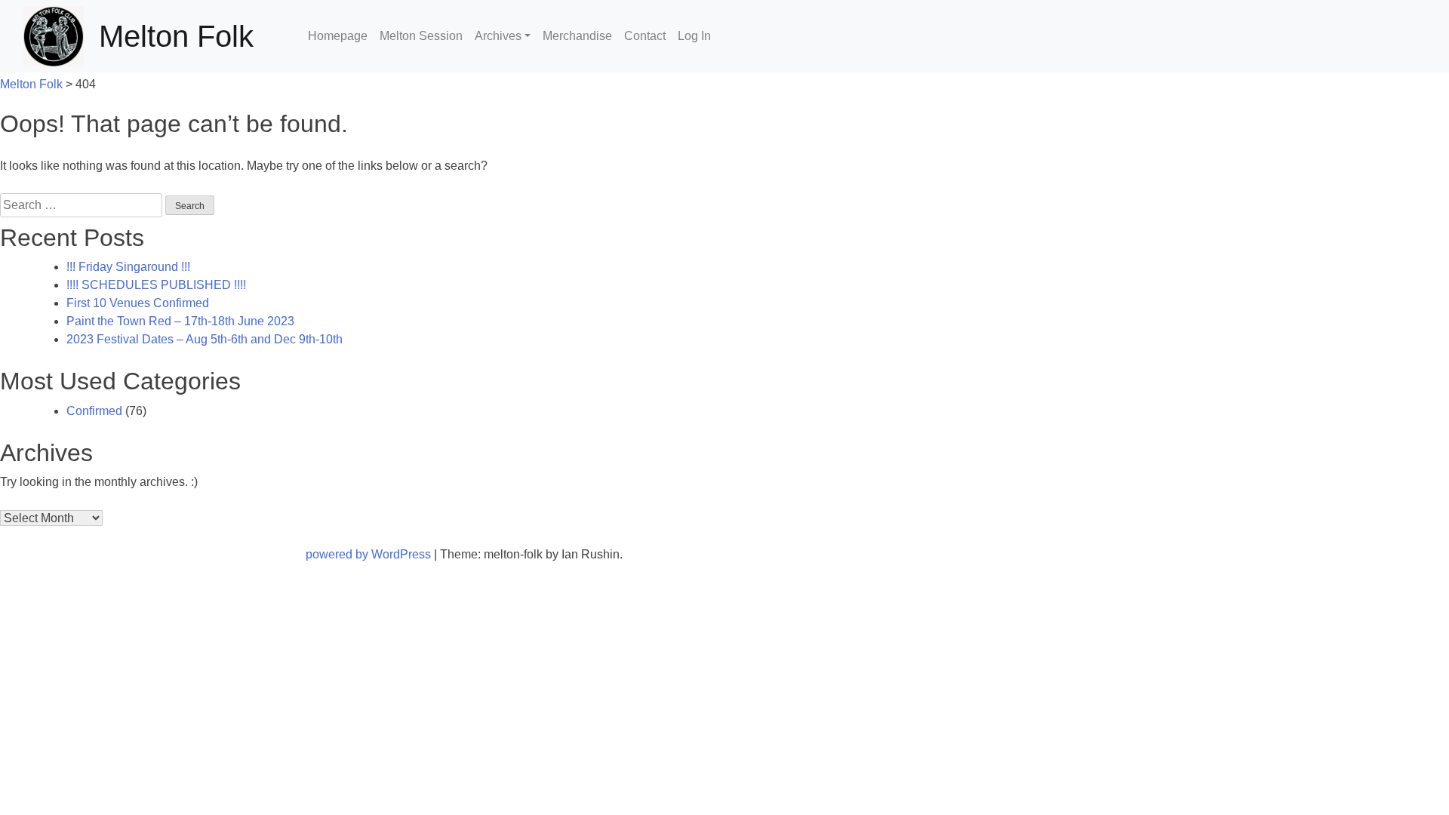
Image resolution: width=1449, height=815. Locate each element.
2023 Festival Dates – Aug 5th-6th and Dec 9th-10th (204, 339)
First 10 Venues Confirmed (137, 303)
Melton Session (421, 35)
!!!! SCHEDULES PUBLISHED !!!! (156, 284)
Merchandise (577, 35)
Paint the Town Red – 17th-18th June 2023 (180, 321)
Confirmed (94, 410)
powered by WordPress (370, 554)
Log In (694, 35)
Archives (498, 35)
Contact (645, 35)
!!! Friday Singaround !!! (128, 266)
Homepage (338, 35)
